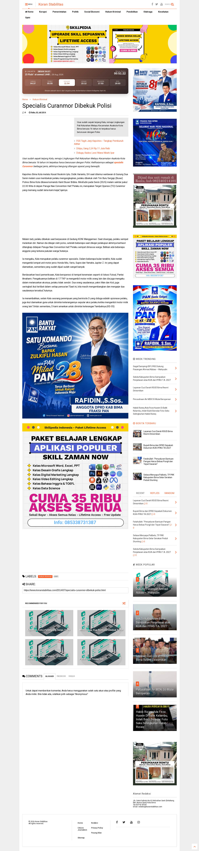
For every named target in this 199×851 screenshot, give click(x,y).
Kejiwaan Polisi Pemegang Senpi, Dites (48, 630)
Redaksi (94, 823)
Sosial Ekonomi (92, 12)
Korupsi (43, 12)
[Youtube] (161, 4)
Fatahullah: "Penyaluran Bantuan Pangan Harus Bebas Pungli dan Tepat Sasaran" (158, 461)
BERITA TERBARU (145, 423)
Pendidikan (132, 12)
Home (30, 12)
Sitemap (81, 838)
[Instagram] (138, 822)
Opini (27, 17)
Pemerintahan (59, 12)
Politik (75, 12)
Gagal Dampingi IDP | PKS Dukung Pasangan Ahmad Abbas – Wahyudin (152, 588)
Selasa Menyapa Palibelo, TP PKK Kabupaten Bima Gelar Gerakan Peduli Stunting (158, 477)
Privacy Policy (97, 828)
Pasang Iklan (96, 833)
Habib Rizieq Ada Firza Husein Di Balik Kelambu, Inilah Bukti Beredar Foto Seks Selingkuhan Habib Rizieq (152, 719)
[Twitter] (156, 4)
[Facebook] (152, 4)
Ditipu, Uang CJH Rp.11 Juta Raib (93, 148)
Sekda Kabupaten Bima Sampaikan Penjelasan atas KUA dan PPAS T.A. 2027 (153, 622)
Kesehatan (163, 12)
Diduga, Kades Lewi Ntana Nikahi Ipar (95, 152)
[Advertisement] (44, 136)
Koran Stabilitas (50, 4)
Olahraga (147, 12)
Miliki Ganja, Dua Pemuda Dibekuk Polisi (101, 630)
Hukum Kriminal (113, 12)
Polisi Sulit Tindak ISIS (92, 659)
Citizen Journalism (82, 829)
